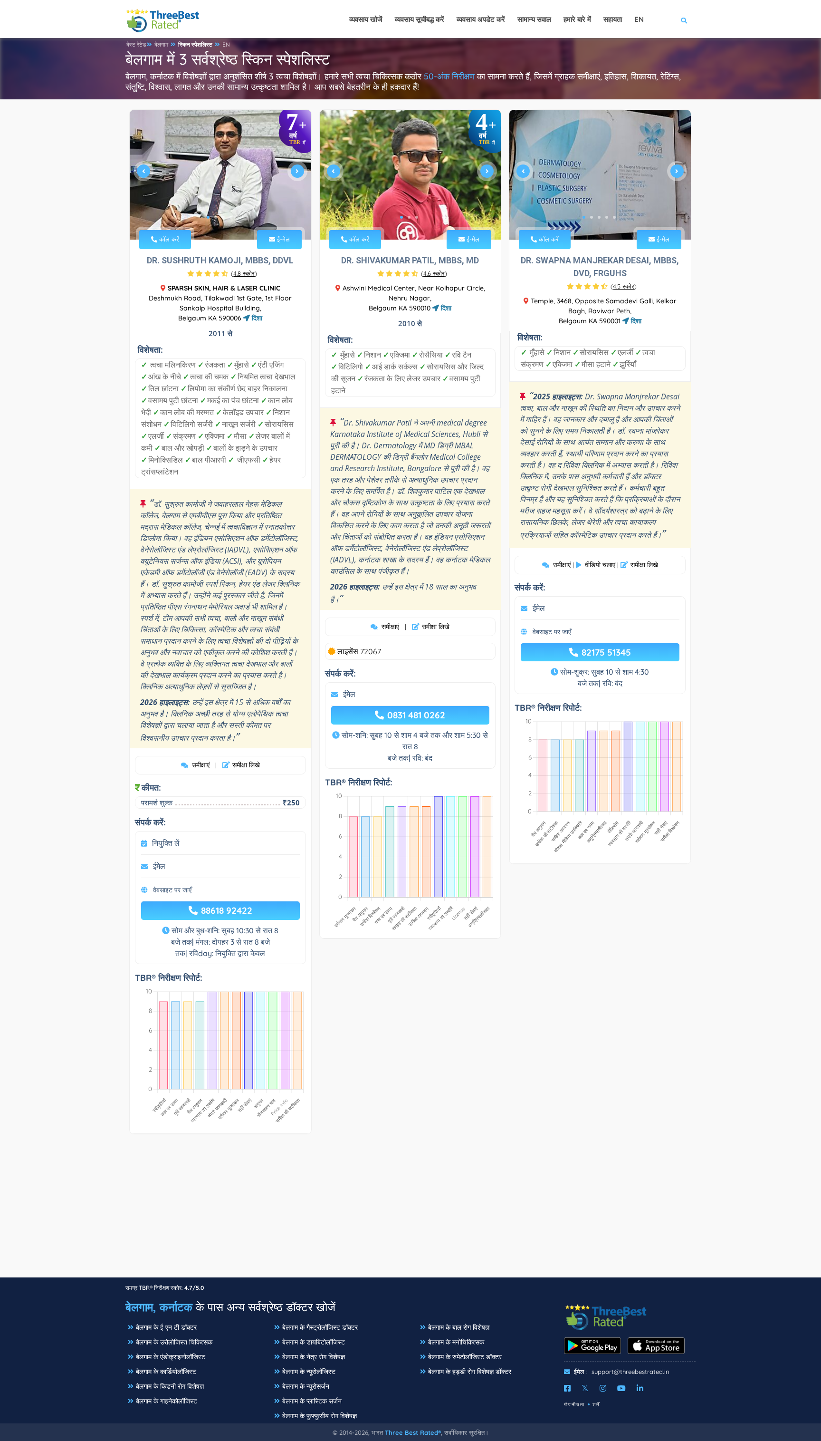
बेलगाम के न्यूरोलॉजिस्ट (308, 1371)
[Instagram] (603, 1388)
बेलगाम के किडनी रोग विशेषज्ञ (170, 1386)
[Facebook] (567, 1388)
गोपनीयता (574, 1404)
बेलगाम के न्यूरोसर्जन (305, 1386)
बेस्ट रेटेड (136, 44)
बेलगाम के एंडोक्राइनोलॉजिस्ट (170, 1357)
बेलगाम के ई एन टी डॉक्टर (166, 1327)
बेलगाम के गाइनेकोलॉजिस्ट (166, 1401)
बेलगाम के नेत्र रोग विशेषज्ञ (313, 1357)
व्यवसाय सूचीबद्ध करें (419, 19)
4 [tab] (230, 217)
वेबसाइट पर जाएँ (172, 890)
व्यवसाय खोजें (365, 19)
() (244, 273)
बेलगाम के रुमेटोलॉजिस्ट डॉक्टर (465, 1357)
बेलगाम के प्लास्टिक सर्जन (312, 1401)
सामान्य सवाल (534, 19)
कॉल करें (168, 239)
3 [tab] (223, 217)
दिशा (256, 318)
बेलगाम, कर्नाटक (158, 1307)
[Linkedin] (640, 1388)
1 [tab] (208, 217)
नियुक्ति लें (166, 843)
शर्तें (596, 1404)
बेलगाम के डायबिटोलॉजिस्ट (313, 1342)
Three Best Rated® (413, 1432)
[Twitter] (585, 1388)
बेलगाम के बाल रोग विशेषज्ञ (458, 1327)
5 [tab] (614, 217)
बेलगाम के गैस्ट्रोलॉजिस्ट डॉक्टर (320, 1327)
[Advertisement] (410, 1210)
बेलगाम (161, 44)
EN (226, 44)
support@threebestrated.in (630, 1371)
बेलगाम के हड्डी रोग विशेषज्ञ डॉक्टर (469, 1371)
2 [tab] (215, 217)
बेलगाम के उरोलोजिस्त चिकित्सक (174, 1342)
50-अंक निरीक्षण (449, 76)
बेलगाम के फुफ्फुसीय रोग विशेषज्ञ (319, 1416)
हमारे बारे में (577, 19)
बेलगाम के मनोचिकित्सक (456, 1342)
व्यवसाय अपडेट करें (481, 19)
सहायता (612, 19)
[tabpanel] (220, 175)
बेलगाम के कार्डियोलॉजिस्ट (166, 1371)
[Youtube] (621, 1388)
